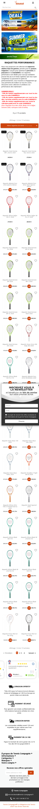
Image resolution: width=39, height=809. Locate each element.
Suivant (32, 653)
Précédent (7, 653)
